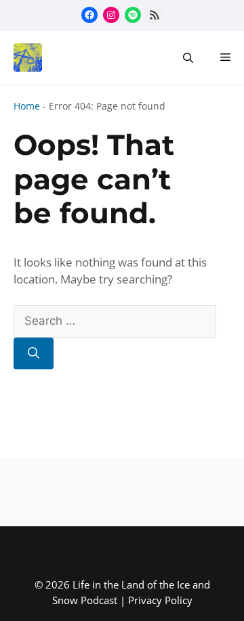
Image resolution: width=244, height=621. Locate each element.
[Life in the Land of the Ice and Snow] (24, 57)
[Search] (34, 354)
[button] (188, 57)
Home (27, 105)
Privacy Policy (160, 600)
